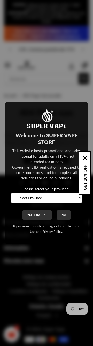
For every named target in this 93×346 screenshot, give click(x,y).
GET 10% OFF (84, 177)
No (63, 215)
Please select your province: (46, 189)
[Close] (85, 158)
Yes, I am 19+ (37, 215)
